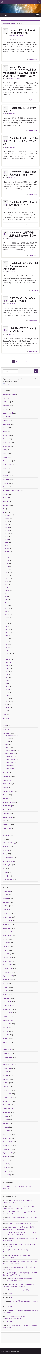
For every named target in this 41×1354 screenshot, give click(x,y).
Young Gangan (9, 762)
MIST (6, 623)
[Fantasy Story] (7, 464)
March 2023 (6, 1042)
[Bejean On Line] (8, 413)
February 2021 (7, 1134)
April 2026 (6, 906)
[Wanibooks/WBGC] (9, 843)
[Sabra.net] (6, 813)
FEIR (6, 584)
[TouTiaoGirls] (7, 828)
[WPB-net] (6, 850)
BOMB (7, 530)
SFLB (6, 674)
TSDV (6, 701)
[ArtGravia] (6, 405)
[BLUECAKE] (6, 424)
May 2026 (6, 902)
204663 (12, 1297)
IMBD (6, 599)
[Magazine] (11, 78)
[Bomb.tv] (6, 428)
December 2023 (7, 1009)
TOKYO (7, 689)
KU (6, 611)
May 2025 (6, 946)
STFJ (6, 683)
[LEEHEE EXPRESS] (8, 722)
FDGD (6, 581)
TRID (6, 692)
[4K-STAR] (6, 398)
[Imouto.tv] (6, 505)
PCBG (6, 656)
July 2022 (5, 1072)
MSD (6, 635)
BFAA (6, 521)
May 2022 (6, 1079)
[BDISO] (5, 409)
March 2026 (6, 909)
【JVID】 (5, 876)
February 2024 (7, 1002)
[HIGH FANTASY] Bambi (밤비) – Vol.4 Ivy (23, 330)
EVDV (6, 578)
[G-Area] (5, 472)
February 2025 (7, 957)
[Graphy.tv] (6, 487)
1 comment (34, 100)
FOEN (6, 587)
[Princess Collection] (9, 802)
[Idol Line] (6, 498)
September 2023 (8, 1020)
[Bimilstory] (6, 420)
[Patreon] (5, 795)
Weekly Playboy (19, 78)
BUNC (6, 536)
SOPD (6, 677)
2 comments (34, 290)
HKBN (6, 593)
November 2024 (7, 968)
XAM (6, 710)
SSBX (6, 680)
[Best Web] (6, 416)
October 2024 (7, 972)
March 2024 (6, 998)
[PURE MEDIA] (7, 806)
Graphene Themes (14, 1351)
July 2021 (5, 1116)
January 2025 (7, 961)
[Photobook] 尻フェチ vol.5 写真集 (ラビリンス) (23, 203)
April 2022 (6, 1083)
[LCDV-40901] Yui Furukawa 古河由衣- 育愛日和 (21, 1223)
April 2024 (6, 994)
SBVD (6, 668)
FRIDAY (7, 747)
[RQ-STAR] (6, 809)
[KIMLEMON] (7, 718)
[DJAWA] (5, 457)
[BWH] (5, 431)
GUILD (7, 590)
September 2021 (8, 1108)
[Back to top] (36, 1349)
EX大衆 (7, 741)
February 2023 (7, 1046)
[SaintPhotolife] (7, 817)
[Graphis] (5, 483)
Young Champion (10, 759)
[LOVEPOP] (6, 729)
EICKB (7, 560)
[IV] (4, 512)
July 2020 (5, 1160)
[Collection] (6, 435)
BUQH (7, 539)
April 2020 (6, 1171)
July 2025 (5, 939)
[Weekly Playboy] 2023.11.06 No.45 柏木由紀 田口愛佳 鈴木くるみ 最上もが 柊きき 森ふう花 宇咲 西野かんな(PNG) (20, 71)
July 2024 (5, 983)
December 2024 (7, 965)
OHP (6, 641)
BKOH (7, 527)
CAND (7, 542)
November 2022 (7, 1057)
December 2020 (7, 1142)
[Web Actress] (7, 846)
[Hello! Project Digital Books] (11, 490)
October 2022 (7, 1061)
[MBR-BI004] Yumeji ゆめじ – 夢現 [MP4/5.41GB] (22, 1290)
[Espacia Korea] (7, 461)
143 (27, 361)
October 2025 (7, 928)
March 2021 (6, 1131)
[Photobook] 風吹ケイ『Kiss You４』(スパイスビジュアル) (20, 141)
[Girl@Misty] (6, 475)
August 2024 (7, 979)
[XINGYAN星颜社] (8, 861)
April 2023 (6, 1038)
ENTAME (7, 738)
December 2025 (7, 920)
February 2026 (7, 913)
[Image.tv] (6, 501)
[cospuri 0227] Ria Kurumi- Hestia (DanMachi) (22, 31)
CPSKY (7, 545)
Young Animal (9, 756)
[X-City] (5, 854)
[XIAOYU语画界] (8, 857)
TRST (6, 698)
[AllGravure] (6, 402)
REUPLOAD (8, 662)
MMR (6, 632)
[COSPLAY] (6, 442)
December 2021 (7, 1097)
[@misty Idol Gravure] (9, 394)
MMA (6, 626)
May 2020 (6, 1167)
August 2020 (7, 1156)
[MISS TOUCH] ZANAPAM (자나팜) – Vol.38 (22, 299)
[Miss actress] (7, 780)
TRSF (6, 695)
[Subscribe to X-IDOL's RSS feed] (2, 1)
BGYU (6, 524)
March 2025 (6, 954)
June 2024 (6, 987)
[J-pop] (5, 714)
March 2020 (6, 1175)
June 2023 (6, 1031)
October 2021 (7, 1105)
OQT (6, 650)
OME (6, 644)
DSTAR (7, 551)
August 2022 (7, 1068)
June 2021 (6, 1119)
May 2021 (6, 1123)
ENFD (6, 572)
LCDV (6, 614)
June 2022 (6, 1075)
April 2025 (6, 950)
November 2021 (7, 1101)
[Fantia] (5, 468)
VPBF (6, 704)
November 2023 (7, 1013)
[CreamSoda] (6, 446)
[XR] (4, 868)
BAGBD (7, 518)
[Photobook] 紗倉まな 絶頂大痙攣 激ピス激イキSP (22, 173)
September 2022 (8, 1064)
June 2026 (6, 898)
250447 (9, 1293)
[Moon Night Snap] (8, 791)
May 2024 (6, 990)
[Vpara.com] (6, 835)
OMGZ (7, 647)
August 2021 (7, 1112)
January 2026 (7, 917)
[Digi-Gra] (6, 453)
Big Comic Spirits (10, 735)
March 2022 (6, 1086)
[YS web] (5, 872)
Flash (6, 744)
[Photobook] (11, 113)
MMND (7, 629)
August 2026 (7, 891)
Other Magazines (10, 750)
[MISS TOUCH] (12, 304)
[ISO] (4, 509)
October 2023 (7, 1016)
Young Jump (8, 765)
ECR (6, 554)
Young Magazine (9, 768)
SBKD (6, 665)
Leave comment (33, 59)
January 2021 (7, 1138)
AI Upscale (8, 515)
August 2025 (7, 935)
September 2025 (8, 932)
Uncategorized (19, 35)
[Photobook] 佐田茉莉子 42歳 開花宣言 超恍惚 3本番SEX (23, 234)
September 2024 (8, 976)
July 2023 (5, 1027)
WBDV (7, 707)
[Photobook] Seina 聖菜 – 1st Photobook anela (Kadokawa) (20, 266)
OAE (6, 638)
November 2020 (7, 1145)
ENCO (7, 569)
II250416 (10, 1307)
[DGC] (5, 450)
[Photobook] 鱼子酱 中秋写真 (22, 109)
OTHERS (7, 653)
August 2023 (7, 1024)
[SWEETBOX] (7, 824)
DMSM (7, 548)
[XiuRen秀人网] (7, 865)
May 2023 (6, 1035)
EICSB (7, 563)
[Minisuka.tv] (6, 776)
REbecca (7, 659)
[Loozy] (5, 725)
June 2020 (6, 1164)
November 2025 (7, 924)
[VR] (4, 839)
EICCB (7, 557)
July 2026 (5, 895)
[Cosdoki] (5, 439)
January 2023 (7, 1049)
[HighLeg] (6, 494)
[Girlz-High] (6, 479)
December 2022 (7, 1053)
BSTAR (7, 533)
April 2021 (6, 1127)
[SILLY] (5, 820)
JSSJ (6, 605)
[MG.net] (5, 773)
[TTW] (5, 832)
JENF (6, 602)
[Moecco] (5, 787)
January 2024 (7, 1005)
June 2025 (6, 943)
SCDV (6, 671)
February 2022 (7, 1090)
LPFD (6, 620)
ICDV (6, 596)
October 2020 (7, 1149)
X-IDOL (4, 15)
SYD (6, 686)
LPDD (6, 617)
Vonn (12, 35)
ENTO (6, 575)
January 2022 (7, 1094)
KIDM (6, 608)
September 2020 (8, 1153)
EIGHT (7, 566)
